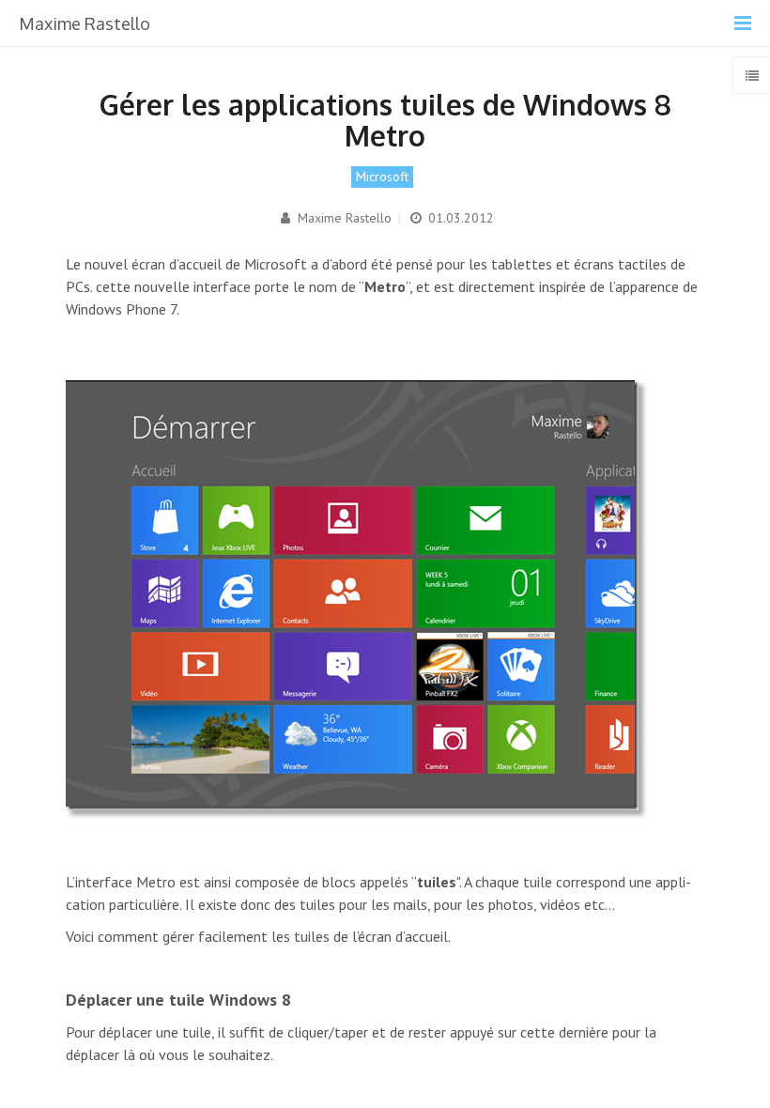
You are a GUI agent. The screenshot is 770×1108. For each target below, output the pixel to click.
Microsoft (382, 176)
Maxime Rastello (343, 217)
